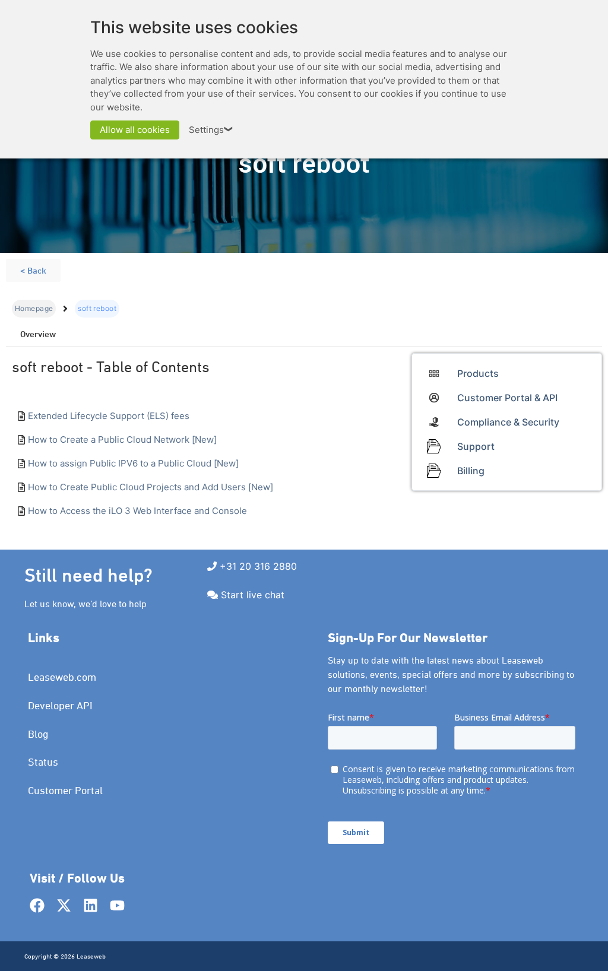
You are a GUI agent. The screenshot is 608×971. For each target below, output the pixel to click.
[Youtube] (117, 905)
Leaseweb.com (62, 677)
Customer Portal (65, 790)
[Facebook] (37, 905)
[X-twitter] (63, 905)
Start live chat (252, 595)
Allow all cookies (135, 129)
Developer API (60, 705)
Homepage (34, 308)
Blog (38, 734)
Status (43, 762)
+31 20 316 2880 (258, 566)
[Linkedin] (90, 905)
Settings (211, 129)
